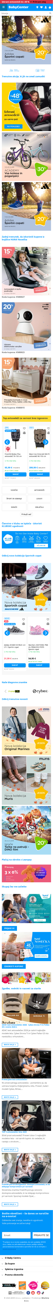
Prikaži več (26, 514)
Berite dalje (10, 1045)
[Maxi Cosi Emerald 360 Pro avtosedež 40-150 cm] (36, 439)
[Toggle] (2, 1258)
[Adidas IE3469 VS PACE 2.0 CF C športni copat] (15, 630)
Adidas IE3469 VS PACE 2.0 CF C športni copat (14, 646)
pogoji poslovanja (9, 1249)
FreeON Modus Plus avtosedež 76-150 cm (9, 455)
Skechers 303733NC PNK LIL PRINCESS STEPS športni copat (38, 647)
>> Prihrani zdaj (38, 1)
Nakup (12, 474)
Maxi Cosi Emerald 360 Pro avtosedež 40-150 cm (36, 455)
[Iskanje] (50, 13)
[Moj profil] (46, 7)
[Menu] (3, 7)
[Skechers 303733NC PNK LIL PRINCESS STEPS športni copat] (39, 630)
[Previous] (5, 40)
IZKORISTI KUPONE (13, 966)
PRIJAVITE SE (41, 1235)
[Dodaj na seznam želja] (20, 428)
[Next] (47, 40)
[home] (21, 7)
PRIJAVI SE (9, 928)
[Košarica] (50, 7)
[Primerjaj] (20, 433)
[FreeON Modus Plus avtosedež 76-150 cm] (12, 439)
